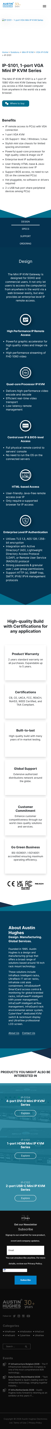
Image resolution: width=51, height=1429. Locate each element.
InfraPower (10, 1331)
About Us (13, 1033)
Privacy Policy (35, 1422)
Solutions (14, 52)
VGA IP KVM (42, 52)
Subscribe (25, 1280)
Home (5, 52)
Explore (25, 1113)
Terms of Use (19, 1422)
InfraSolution (26, 1331)
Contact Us (28, 1033)
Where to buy (17, 103)
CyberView (25, 1335)
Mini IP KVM (28, 52)
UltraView (39, 1335)
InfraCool (39, 1331)
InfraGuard (10, 1335)
